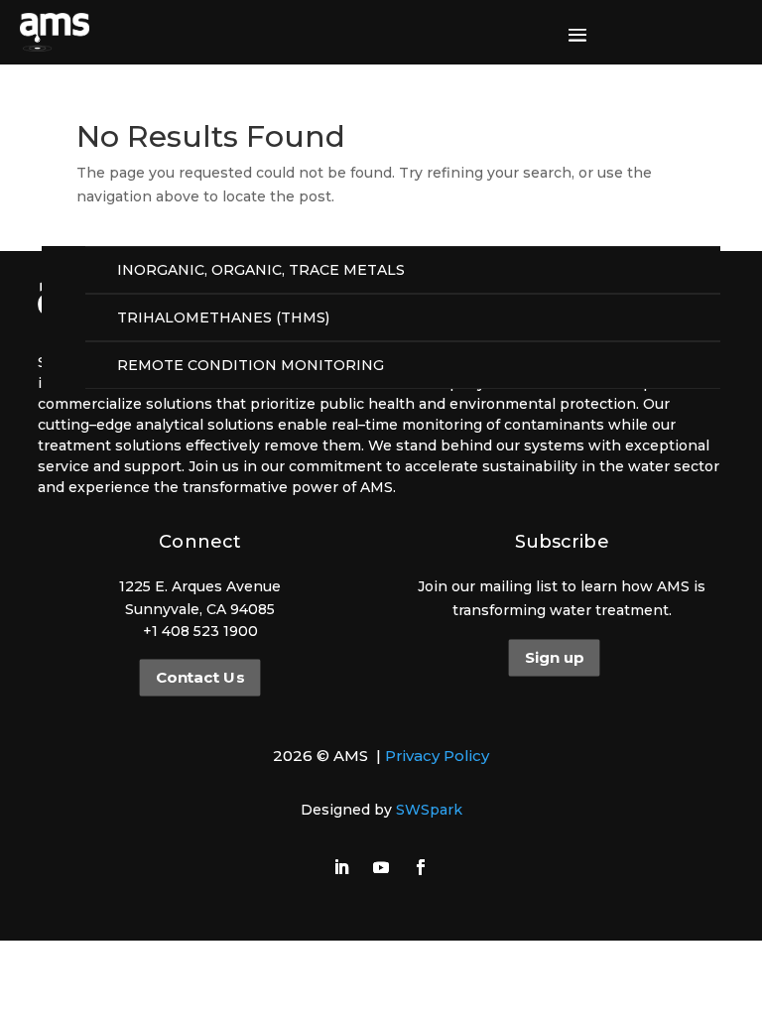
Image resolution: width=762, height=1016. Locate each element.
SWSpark (429, 810)
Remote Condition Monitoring (250, 365)
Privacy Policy (437, 755)
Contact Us (200, 678)
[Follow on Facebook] (421, 867)
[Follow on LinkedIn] (341, 867)
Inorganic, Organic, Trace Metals (261, 270)
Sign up (554, 658)
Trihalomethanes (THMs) (223, 317)
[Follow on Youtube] (381, 867)
